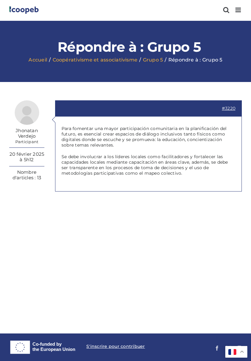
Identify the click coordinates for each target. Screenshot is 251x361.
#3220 (228, 108)
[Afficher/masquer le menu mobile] (238, 10)
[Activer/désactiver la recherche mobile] (226, 10)
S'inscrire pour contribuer (115, 346)
